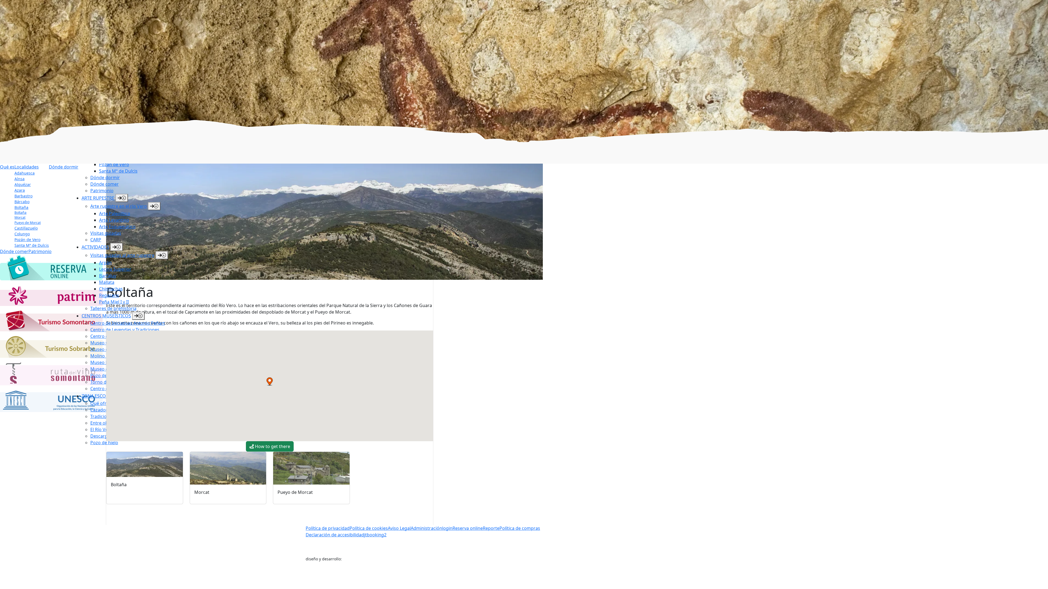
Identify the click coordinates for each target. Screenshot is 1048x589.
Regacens (109, 295)
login (447, 528)
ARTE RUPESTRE (98, 198)
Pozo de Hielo (104, 375)
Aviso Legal (399, 528)
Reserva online (467, 528)
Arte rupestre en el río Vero (118, 206)
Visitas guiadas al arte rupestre (122, 255)
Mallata (106, 282)
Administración (426, 528)
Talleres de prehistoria (113, 308)
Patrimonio (102, 191)
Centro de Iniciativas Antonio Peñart (127, 323)
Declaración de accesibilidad (335, 535)
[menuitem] (154, 164)
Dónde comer (104, 184)
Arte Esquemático (117, 227)
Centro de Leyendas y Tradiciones (124, 330)
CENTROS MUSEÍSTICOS (106, 316)
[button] (269, 381)
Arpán (105, 263)
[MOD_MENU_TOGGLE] (121, 198)
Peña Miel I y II (114, 302)
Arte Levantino (114, 220)
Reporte (491, 528)
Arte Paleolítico (114, 214)
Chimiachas (111, 289)
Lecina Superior (115, 269)
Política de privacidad (328, 528)
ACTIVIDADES (95, 247)
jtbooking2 (375, 535)
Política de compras (519, 528)
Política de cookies (369, 528)
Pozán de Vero (114, 164)
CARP (95, 240)
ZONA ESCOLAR (98, 396)
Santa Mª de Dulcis (118, 171)
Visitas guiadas (105, 233)
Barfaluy (107, 276)
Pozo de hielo (104, 443)
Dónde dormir (105, 178)
